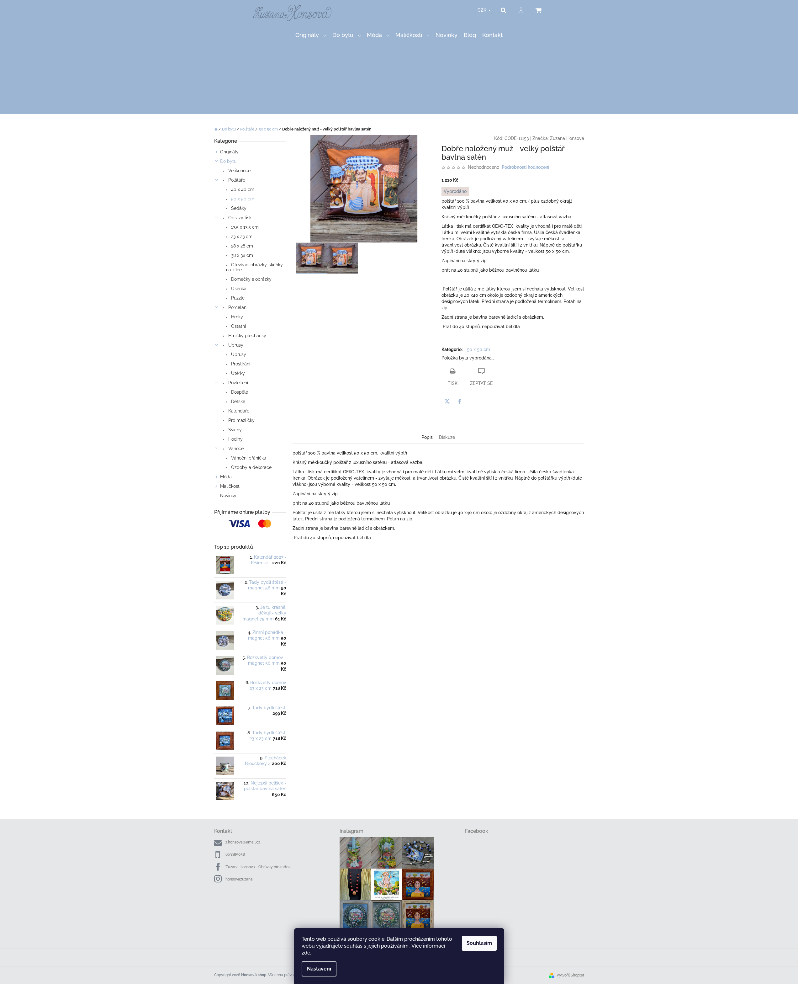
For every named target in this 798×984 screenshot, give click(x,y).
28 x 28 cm (241, 245)
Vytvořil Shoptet (570, 975)
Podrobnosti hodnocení (525, 167)
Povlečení (237, 382)
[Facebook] (459, 401)
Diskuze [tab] (447, 437)
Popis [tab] (427, 437)
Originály (229, 151)
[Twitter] (447, 401)
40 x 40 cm (242, 189)
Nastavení (319, 969)
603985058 (235, 854)
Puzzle (237, 298)
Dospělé (239, 392)
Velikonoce (239, 170)
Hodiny (235, 439)
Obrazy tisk (239, 217)
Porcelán (236, 307)
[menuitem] (310, 35)
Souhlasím (479, 943)
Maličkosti (230, 486)
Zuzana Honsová (567, 138)
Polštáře (236, 180)
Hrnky (236, 316)
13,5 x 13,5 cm (244, 227)
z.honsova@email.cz (242, 842)
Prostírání (240, 363)
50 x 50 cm (242, 198)
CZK (483, 10)
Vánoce (235, 448)
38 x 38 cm (241, 255)
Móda (226, 476)
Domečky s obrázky (251, 279)
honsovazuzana (239, 879)
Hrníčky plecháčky (246, 335)
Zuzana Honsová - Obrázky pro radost (258, 867)
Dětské (237, 401)
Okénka (238, 288)
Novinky (228, 495)
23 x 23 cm (241, 236)
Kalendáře (238, 410)
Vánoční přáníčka (248, 457)
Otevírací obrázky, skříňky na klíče (254, 267)
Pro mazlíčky (241, 420)
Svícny (234, 429)
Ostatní (238, 326)
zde (306, 953)
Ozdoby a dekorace (251, 467)
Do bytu (228, 161)
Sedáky (238, 208)
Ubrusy (235, 345)
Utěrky (237, 373)
